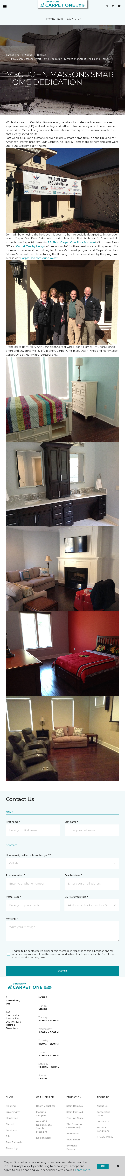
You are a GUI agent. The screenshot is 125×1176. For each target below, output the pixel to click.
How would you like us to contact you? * (28, 855)
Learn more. (83, 1170)
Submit (62, 970)
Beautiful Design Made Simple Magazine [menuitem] (44, 1126)
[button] (107, 6)
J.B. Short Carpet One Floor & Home (71, 242)
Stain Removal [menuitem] (74, 1106)
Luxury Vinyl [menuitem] (13, 1112)
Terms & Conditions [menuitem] (103, 1129)
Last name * (71, 822)
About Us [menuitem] (102, 1106)
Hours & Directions (12, 1026)
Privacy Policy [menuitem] (105, 1137)
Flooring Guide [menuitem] (75, 1118)
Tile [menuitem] (8, 1136)
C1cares (41, 55)
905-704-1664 (74, 18)
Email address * (73, 875)
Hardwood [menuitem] (12, 1118)
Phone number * (15, 875)
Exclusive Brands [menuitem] (71, 1147)
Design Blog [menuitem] (43, 1137)
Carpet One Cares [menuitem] (103, 1114)
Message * (12, 918)
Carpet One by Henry (30, 246)
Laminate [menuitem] (11, 1130)
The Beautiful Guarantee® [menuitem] (74, 1126)
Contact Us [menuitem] (103, 1121)
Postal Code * (13, 897)
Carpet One (13, 55)
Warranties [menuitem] (72, 1133)
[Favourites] (113, 6)
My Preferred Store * (76, 897)
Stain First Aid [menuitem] (74, 1112)
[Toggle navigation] (5, 6)
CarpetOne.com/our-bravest (39, 258)
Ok (102, 1166)
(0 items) (119, 6)
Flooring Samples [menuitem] (41, 1114)
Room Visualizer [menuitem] (45, 1106)
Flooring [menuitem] (11, 1106)
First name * (13, 822)
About (28, 55)
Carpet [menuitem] (10, 1124)
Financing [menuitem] (12, 1148)
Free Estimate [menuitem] (14, 1142)
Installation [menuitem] (73, 1139)
